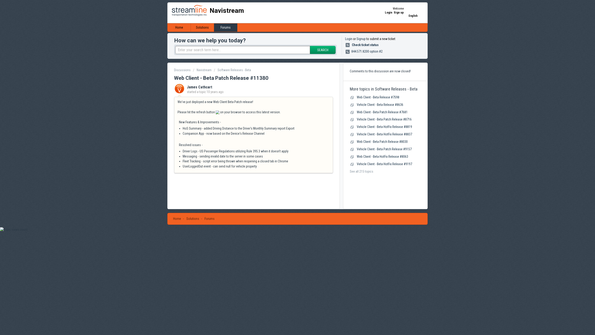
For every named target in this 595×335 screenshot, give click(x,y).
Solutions (202, 27)
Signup (361, 39)
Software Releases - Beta (234, 70)
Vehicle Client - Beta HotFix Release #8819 (384, 127)
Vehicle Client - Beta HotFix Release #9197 (384, 164)
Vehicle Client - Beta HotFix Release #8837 (384, 134)
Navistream (204, 70)
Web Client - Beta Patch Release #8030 (382, 142)
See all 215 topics (361, 171)
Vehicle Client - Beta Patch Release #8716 (384, 119)
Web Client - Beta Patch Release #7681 (382, 112)
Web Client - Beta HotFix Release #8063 (382, 156)
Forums (226, 27)
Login (348, 39)
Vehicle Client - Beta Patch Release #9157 (384, 149)
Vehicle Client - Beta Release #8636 (380, 105)
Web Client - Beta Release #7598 (378, 97)
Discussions (182, 70)
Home (179, 27)
